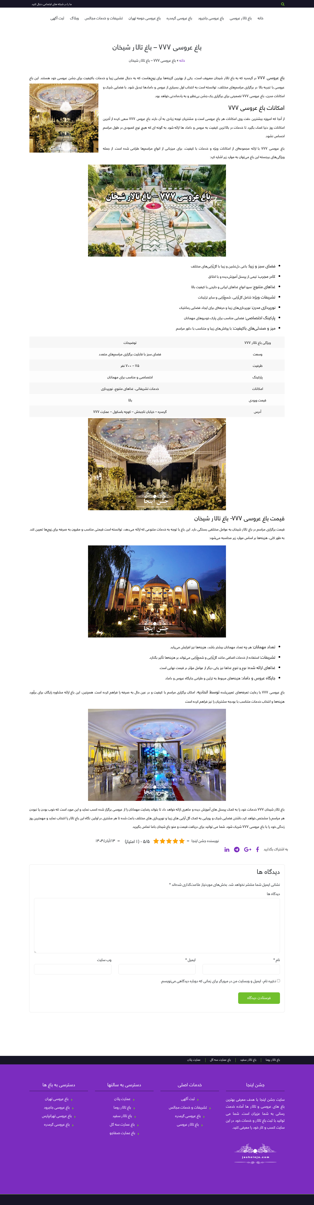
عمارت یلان (194, 1060)
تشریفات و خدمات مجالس (104, 17)
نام (278, 959)
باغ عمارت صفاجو (122, 1132)
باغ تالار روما (273, 1060)
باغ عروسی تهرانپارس (57, 1115)
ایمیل (192, 959)
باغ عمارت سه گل (220, 1060)
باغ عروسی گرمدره (179, 17)
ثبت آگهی (57, 17)
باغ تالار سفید (248, 1060)
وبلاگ (74, 17)
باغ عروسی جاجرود (211, 17)
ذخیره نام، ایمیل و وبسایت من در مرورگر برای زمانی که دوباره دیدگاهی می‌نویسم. (218, 980)
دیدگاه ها (273, 893)
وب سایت (104, 959)
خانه (260, 17)
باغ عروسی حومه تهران (145, 17)
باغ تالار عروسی (241, 17)
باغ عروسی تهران (57, 1098)
